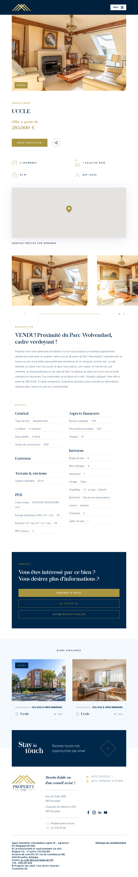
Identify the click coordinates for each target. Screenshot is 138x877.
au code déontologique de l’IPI (36, 860)
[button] (122, 314)
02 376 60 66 (69, 604)
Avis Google (101, 776)
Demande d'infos (69, 593)
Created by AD (19, 869)
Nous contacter (29, 143)
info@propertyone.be (69, 614)
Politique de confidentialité (111, 843)
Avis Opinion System (107, 781)
